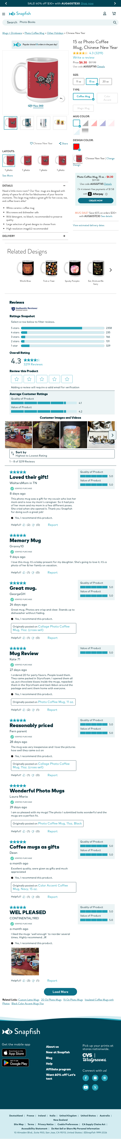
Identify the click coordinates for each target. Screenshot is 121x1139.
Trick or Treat (49, 281)
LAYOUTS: (8, 151)
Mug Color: (81, 116)
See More (7, 175)
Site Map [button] (19, 1124)
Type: (76, 89)
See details (106, 216)
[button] (4, 13)
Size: (76, 75)
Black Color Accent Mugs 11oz (28, 1003)
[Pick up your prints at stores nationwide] (87, 1054)
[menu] (63, 144)
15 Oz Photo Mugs (73, 1000)
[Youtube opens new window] (87, 1086)
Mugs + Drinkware (12, 33)
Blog (49, 1058)
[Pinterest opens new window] (106, 1076)
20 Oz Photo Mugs (51, 1000)
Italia (53, 1115)
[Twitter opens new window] (96, 1086)
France (31, 1115)
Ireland (42, 1115)
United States (88, 1115)
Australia (105, 1115)
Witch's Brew (25, 281)
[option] (10, 124)
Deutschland (16, 1115)
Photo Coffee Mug (34, 33)
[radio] (76, 146)
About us (52, 1047)
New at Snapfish (58, 1052)
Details (101, 66)
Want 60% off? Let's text (60, 1076)
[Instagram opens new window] (96, 1076)
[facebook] (87, 1076)
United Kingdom (68, 1115)
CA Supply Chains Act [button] (93, 1124)
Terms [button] (31, 1124)
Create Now (96, 200)
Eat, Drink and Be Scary (95, 283)
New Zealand (60, 1119)
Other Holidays (55, 33)
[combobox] (60, 22)
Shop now (89, 3)
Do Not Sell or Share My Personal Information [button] (75, 1128)
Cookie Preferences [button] (68, 1124)
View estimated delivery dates (88, 225)
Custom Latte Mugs (28, 1000)
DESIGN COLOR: (83, 140)
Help (49, 1063)
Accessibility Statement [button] (34, 1128)
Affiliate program (58, 1069)
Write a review (83, 57)
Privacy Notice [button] (46, 1124)
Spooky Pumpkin (72, 281)
